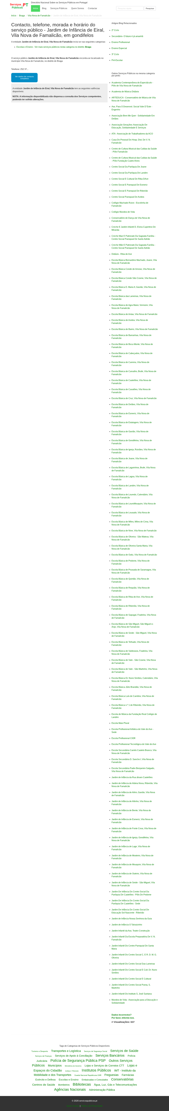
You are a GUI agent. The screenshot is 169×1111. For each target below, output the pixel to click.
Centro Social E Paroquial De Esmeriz (129, 185)
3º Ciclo (115, 54)
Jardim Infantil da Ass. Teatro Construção (131, 931)
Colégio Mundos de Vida (123, 212)
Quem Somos (77, 8)
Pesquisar (150, 8)
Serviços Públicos (58, 8)
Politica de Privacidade (92, 1106)
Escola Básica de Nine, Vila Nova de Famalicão (134, 530)
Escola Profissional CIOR (123, 738)
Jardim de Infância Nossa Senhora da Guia (132, 918)
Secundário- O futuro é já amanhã (127, 36)
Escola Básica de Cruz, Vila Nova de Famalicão (134, 398)
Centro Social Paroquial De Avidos (128, 197)
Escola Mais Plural (120, 723)
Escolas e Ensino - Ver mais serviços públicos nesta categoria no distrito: (54, 47)
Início (35, 8)
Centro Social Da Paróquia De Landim (130, 173)
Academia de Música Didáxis (125, 91)
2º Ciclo (115, 30)
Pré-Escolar (117, 60)
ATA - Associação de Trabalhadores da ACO (132, 134)
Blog (44, 8)
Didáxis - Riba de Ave (122, 254)
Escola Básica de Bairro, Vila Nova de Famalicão (135, 329)
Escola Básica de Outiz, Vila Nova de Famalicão (134, 555)
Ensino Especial (119, 48)
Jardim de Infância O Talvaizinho (127, 925)
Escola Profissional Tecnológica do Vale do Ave (134, 744)
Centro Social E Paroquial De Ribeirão (130, 191)
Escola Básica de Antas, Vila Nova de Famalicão (134, 314)
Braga (22, 15)
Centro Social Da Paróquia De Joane (129, 167)
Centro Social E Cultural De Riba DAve (130, 179)
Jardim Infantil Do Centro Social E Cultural (131, 979)
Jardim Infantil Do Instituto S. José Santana (132, 994)
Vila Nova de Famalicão (39, 15)
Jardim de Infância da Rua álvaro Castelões (132, 777)
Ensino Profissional (121, 42)
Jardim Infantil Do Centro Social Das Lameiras (133, 964)
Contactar (92, 8)
